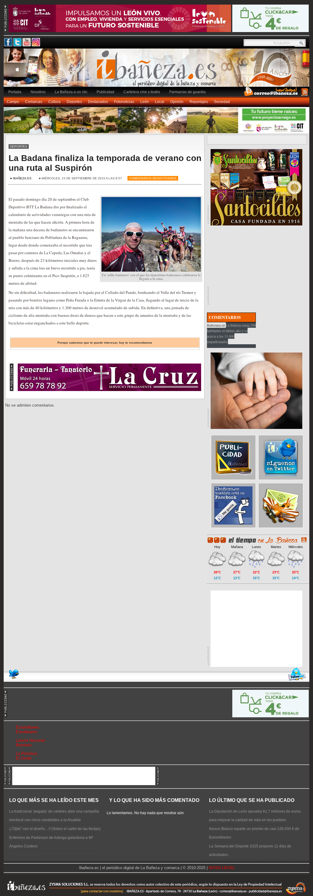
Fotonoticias (124, 102)
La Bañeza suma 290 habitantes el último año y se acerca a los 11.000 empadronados (231, 333)
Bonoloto (23, 745)
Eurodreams (26, 732)
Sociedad (222, 102)
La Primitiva (26, 753)
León (144, 102)
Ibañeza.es (158, 71)
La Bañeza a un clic (71, 92)
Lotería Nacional (30, 740)
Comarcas (33, 102)
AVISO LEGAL (221, 867)
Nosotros (38, 92)
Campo (13, 102)
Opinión (176, 102)
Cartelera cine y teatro (141, 92)
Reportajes (199, 102)
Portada (14, 92)
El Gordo (23, 758)
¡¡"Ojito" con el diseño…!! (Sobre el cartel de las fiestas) (55, 829)
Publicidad (105, 92)
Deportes (74, 102)
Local (159, 102)
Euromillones (27, 727)
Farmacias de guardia (187, 92)
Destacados (98, 102)
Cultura (54, 102)
